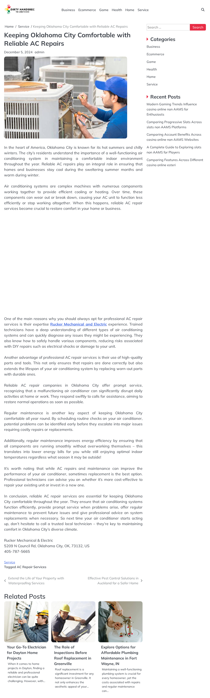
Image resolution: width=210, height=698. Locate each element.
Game (103, 10)
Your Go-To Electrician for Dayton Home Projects (26, 653)
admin (39, 52)
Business (68, 10)
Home (129, 10)
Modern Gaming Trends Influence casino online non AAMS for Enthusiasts (172, 109)
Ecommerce (87, 10)
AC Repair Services (31, 567)
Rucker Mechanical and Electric (78, 324)
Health (117, 10)
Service (143, 10)
